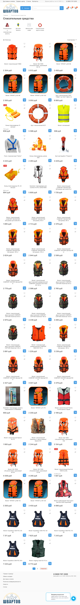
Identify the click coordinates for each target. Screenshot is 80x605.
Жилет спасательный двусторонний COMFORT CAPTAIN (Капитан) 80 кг (13, 315)
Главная (5, 15)
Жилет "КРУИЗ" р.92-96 (13, 95)
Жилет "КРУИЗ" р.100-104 (38, 95)
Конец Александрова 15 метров (13, 126)
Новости (5, 584)
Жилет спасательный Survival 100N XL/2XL (64, 470)
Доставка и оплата (9, 1)
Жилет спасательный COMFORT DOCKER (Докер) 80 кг (63, 250)
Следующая (43, 568)
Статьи (28, 1)
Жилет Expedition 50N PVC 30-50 (12, 531)
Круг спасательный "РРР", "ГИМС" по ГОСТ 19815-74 (64, 96)
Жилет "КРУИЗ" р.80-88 (63, 64)
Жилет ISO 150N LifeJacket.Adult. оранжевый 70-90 (38, 470)
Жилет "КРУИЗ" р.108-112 (13, 500)
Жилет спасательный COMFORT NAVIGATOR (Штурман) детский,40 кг (13, 219)
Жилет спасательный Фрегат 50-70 (13, 438)
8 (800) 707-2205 (71, 1)
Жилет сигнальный (64, 125)
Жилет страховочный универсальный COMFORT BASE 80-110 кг (38, 346)
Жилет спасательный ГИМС (12, 64)
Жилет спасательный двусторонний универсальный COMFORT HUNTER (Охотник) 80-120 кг (38, 283)
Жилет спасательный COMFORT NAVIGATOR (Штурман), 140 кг (63, 346)
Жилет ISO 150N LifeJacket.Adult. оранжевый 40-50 (13, 470)
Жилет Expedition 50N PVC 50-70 (38, 531)
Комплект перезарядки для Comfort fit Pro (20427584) (38, 186)
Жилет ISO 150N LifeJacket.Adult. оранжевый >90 (63, 439)
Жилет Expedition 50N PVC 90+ (12, 560)
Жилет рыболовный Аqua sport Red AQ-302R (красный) (63, 501)
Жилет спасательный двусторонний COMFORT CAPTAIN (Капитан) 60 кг (63, 282)
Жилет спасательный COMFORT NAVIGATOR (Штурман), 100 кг (13, 250)
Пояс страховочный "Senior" (13, 156)
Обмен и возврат (7, 576)
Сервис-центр (20, 1)
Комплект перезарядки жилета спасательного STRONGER (12, 408)
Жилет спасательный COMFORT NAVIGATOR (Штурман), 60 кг (38, 219)
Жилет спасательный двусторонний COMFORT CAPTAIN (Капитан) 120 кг (64, 315)
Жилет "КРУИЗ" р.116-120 (38, 500)
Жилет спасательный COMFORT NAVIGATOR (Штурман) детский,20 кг (63, 187)
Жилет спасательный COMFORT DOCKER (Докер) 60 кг (12, 378)
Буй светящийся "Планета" (63, 156)
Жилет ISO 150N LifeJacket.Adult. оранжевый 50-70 (38, 65)
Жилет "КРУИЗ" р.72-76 (38, 408)
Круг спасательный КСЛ (38, 125)
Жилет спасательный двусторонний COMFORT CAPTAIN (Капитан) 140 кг (13, 346)
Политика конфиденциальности (12, 581)
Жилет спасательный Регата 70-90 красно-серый (63, 408)
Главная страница (8, 573)
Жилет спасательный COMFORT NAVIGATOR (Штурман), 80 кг (63, 219)
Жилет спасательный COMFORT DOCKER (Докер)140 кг (63, 378)
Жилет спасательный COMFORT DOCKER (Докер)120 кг (38, 378)
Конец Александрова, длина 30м (38, 156)
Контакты (35, 1)
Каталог (26, 8)
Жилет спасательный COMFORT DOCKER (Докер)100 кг (12, 282)
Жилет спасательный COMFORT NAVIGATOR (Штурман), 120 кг (38, 250)
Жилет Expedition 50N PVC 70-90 (63, 531)
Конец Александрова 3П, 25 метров (12, 186)
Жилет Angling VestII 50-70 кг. (38, 560)
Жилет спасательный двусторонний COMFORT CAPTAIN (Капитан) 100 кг (38, 315)
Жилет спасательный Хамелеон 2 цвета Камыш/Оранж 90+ (38, 439)
